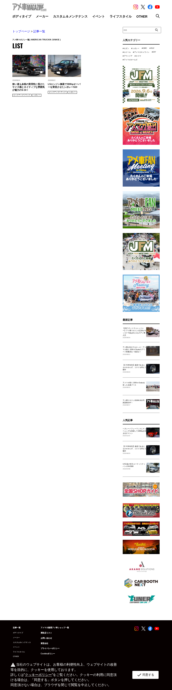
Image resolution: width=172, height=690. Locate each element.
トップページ (21, 31)
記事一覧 (39, 31)
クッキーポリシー (38, 675)
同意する (145, 674)
